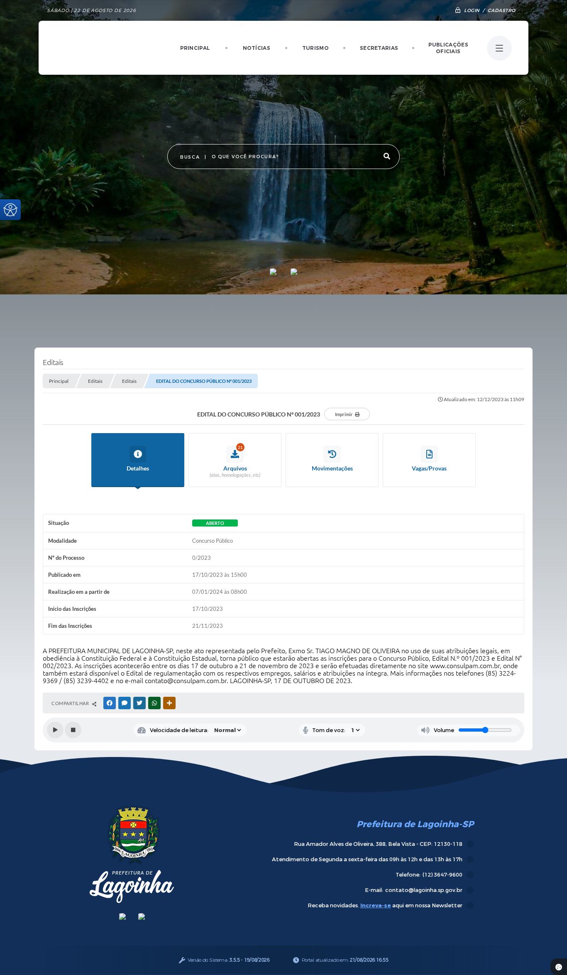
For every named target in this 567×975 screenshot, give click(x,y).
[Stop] (73, 730)
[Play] (55, 730)
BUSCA (190, 157)
